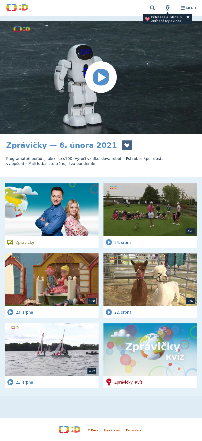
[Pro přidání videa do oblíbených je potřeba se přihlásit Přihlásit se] (127, 145)
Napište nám (113, 430)
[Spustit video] (101, 77)
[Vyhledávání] (152, 8)
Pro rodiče (134, 430)
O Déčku (94, 430)
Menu (191, 7)
